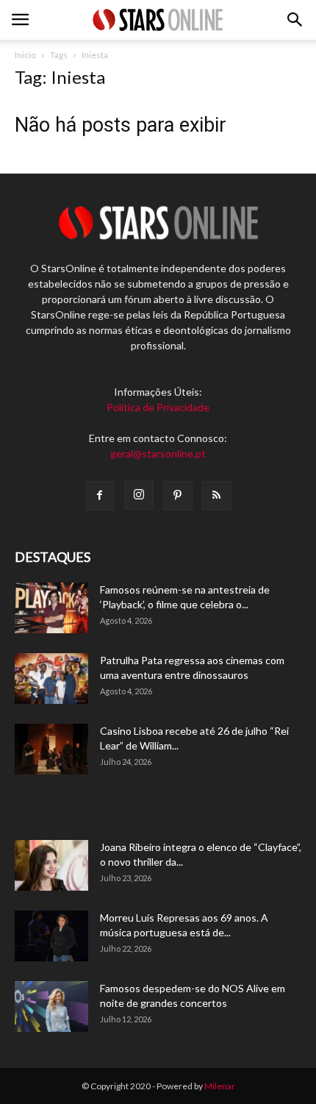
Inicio (25, 54)
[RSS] (216, 495)
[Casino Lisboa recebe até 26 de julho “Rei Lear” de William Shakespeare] (51, 749)
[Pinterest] (178, 495)
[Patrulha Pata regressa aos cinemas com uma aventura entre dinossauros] (51, 678)
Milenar (219, 1085)
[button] (295, 20)
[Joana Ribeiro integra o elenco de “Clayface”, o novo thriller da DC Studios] (51, 865)
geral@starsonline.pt (158, 453)
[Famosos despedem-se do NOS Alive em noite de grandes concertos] (51, 1006)
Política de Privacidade (158, 407)
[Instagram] (139, 495)
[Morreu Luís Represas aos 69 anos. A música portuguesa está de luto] (51, 936)
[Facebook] (100, 495)
